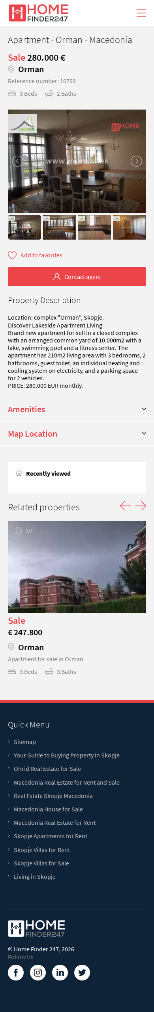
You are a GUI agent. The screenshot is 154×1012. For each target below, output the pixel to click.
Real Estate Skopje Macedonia (53, 796)
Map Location (32, 433)
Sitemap (25, 742)
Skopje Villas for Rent (42, 850)
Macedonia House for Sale (48, 809)
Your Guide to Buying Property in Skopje (67, 755)
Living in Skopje (35, 876)
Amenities (26, 409)
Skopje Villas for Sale (41, 863)
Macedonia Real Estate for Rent (55, 822)
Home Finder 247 (36, 949)
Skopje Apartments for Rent (50, 836)
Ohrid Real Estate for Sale (47, 768)
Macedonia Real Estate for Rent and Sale (67, 782)
